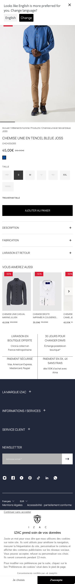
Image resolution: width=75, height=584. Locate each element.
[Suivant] (69, 291)
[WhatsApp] (55, 478)
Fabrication (10, 240)
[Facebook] (13, 478)
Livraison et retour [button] (16, 253)
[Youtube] (21, 478)
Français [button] (6, 501)
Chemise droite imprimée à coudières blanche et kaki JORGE (45, 316)
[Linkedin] (47, 478)
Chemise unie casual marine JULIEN (13, 316)
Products (36, 127)
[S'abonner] (67, 459)
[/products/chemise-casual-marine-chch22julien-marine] (16, 291)
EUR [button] (22, 501)
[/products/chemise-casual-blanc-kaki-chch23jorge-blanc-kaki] (47, 291)
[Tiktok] (38, 478)
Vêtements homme (20, 127)
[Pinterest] (30, 478)
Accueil (6, 127)
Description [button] (10, 227)
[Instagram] (4, 478)
